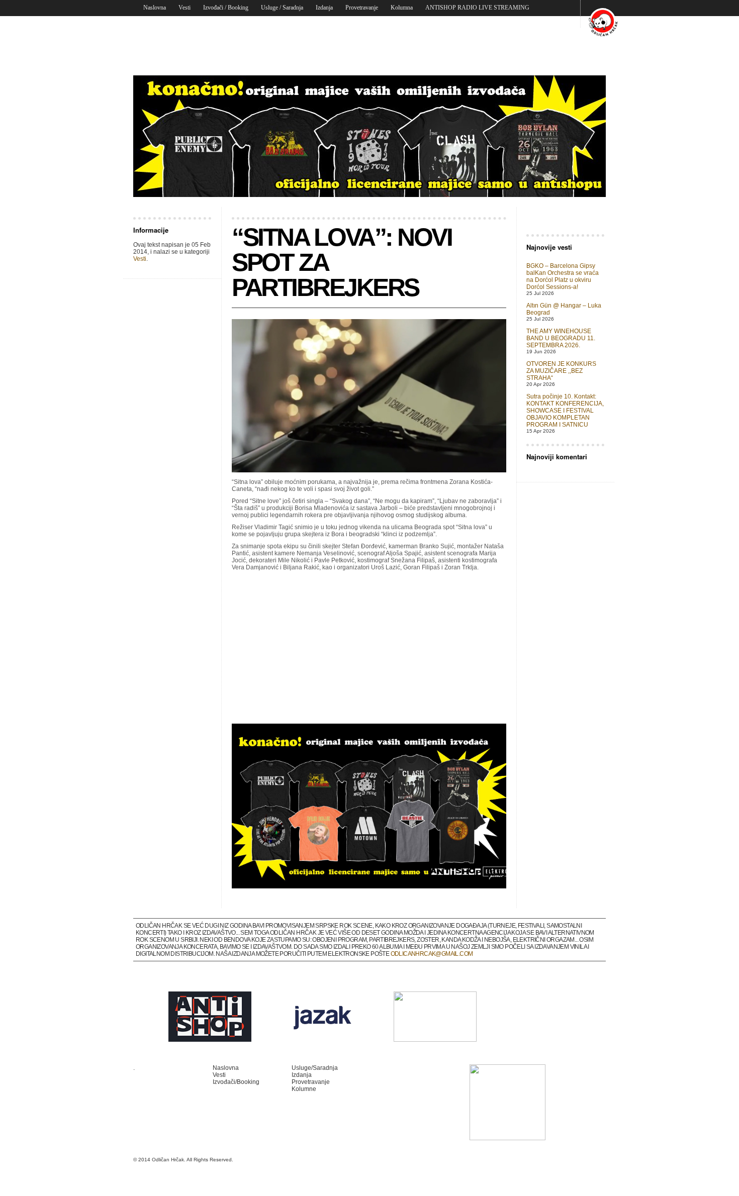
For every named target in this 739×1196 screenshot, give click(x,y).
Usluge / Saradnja (282, 7)
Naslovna (154, 7)
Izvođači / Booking (225, 7)
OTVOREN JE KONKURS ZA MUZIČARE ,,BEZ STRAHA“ (561, 370)
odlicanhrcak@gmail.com (432, 953)
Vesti (184, 7)
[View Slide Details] (369, 136)
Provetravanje (361, 7)
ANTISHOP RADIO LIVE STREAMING (477, 7)
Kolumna (402, 7)
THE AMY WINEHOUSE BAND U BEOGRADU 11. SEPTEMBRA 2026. (560, 338)
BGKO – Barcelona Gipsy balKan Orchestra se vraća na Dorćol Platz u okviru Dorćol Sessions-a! (562, 276)
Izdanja (324, 7)
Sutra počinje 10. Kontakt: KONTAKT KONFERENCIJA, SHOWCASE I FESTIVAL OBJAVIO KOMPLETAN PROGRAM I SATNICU (565, 410)
